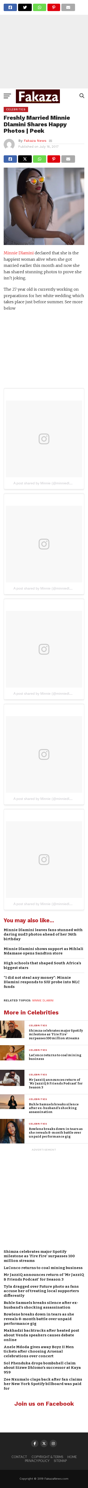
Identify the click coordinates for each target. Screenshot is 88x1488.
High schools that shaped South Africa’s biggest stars (42, 965)
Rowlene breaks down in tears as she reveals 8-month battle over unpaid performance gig (39, 1319)
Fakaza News (35, 141)
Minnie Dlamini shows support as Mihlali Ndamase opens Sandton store (43, 951)
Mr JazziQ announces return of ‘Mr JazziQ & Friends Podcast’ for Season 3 (44, 1277)
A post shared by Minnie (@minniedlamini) (46, 483)
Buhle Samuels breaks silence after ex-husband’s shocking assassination (41, 1305)
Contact (19, 1457)
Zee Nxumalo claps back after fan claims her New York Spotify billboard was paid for (43, 1384)
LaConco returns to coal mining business (43, 1268)
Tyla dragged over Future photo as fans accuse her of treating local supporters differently (41, 1291)
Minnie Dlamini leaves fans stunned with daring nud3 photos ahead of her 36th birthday (43, 934)
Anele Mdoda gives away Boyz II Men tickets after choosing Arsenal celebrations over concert (39, 1351)
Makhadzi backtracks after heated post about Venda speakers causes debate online (41, 1335)
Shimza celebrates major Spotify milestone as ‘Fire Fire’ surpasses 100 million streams (39, 1256)
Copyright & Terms (47, 1457)
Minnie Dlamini (19, 252)
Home (72, 1457)
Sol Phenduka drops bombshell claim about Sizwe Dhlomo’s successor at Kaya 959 (42, 1367)
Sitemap (60, 1461)
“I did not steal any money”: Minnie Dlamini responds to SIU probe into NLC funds (42, 982)
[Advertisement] (44, 44)
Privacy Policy (37, 1461)
